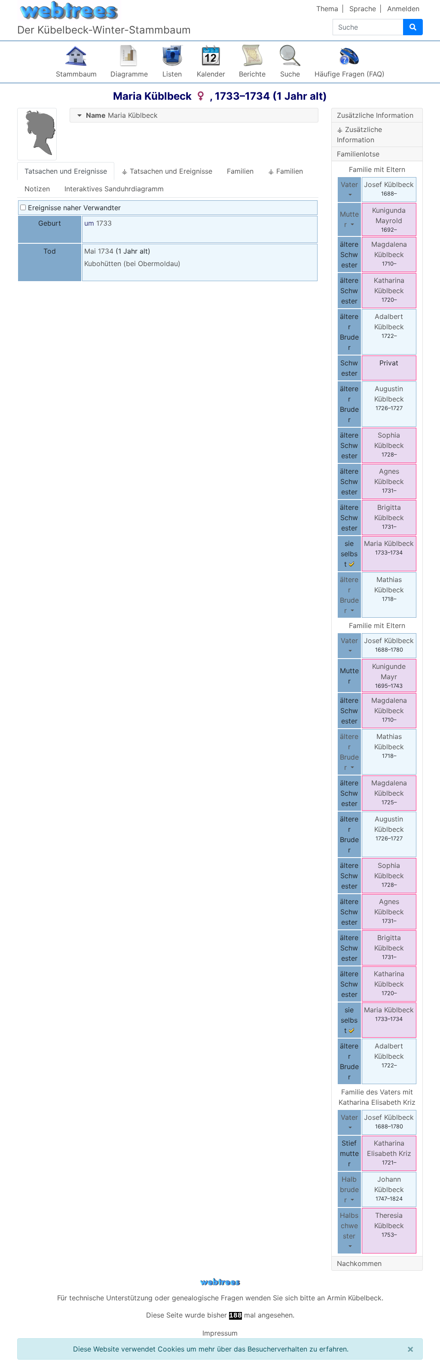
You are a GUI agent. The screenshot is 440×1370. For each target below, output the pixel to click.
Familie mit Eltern (377, 169)
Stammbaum (76, 74)
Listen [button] (172, 74)
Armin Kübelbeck (354, 1297)
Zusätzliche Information (375, 115)
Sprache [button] (362, 8)
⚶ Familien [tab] (285, 171)
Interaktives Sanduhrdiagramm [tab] (114, 188)
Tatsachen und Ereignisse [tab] (65, 171)
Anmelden (403, 8)
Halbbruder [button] (349, 1189)
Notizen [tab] (37, 188)
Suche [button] (290, 74)
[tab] (194, 115)
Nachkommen (359, 1263)
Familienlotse (358, 154)
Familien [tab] (240, 171)
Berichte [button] (252, 74)
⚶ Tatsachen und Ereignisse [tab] (167, 171)
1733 (104, 223)
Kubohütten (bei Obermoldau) (132, 263)
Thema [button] (327, 8)
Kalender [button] (211, 74)
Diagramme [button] (129, 74)
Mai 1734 (98, 251)
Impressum (220, 1333)
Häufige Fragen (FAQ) (350, 74)
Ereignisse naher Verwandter (73, 207)
